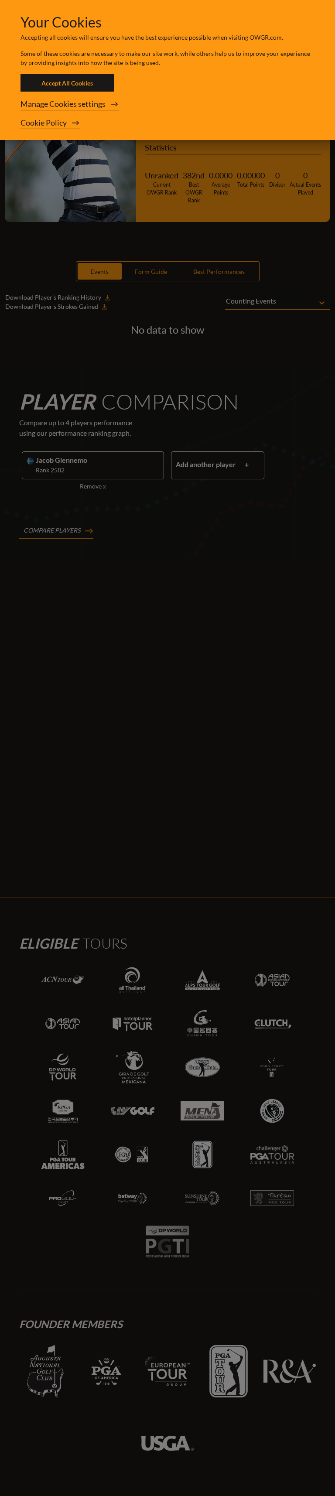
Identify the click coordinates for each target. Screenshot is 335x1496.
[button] (167, 104)
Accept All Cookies (67, 83)
